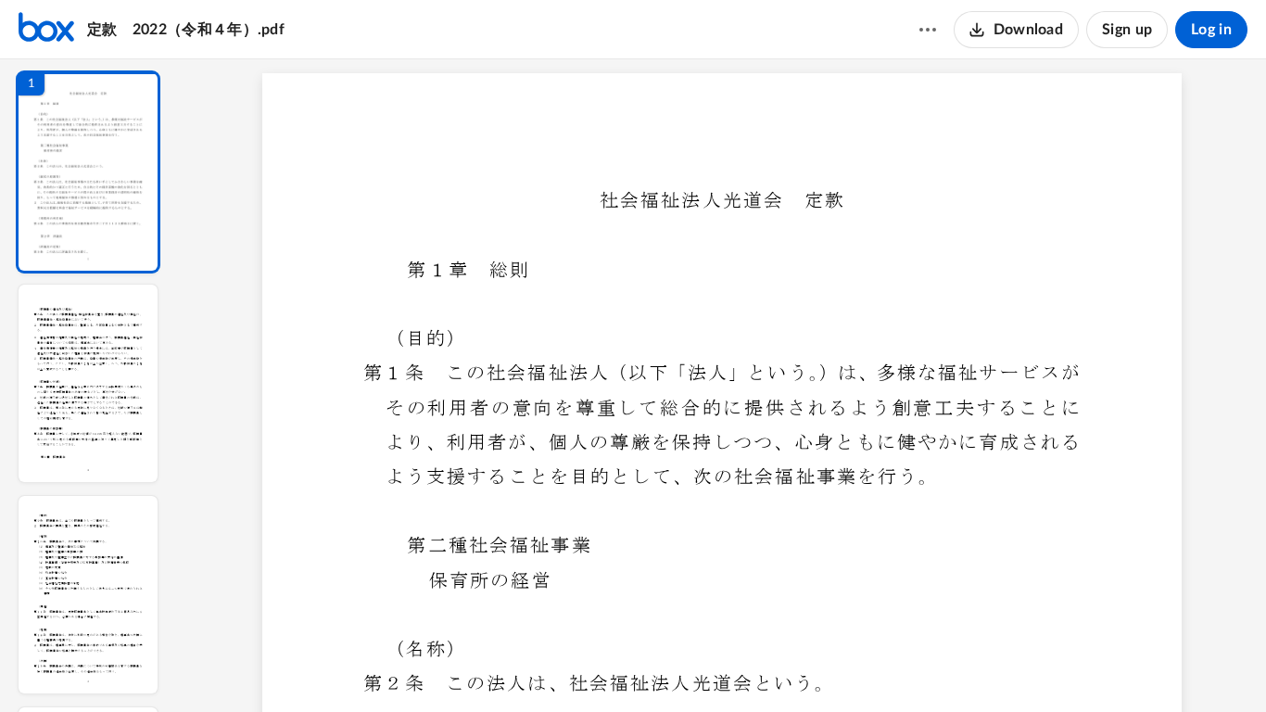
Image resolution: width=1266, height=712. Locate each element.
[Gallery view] (859, 666)
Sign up (1127, 29)
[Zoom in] (787, 666)
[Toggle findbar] (585, 666)
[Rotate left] (824, 666)
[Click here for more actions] (927, 29)
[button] (88, 172)
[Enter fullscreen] (892, 666)
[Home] (46, 29)
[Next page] (685, 666)
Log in (1211, 29)
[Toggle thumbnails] (551, 666)
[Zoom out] (724, 666)
